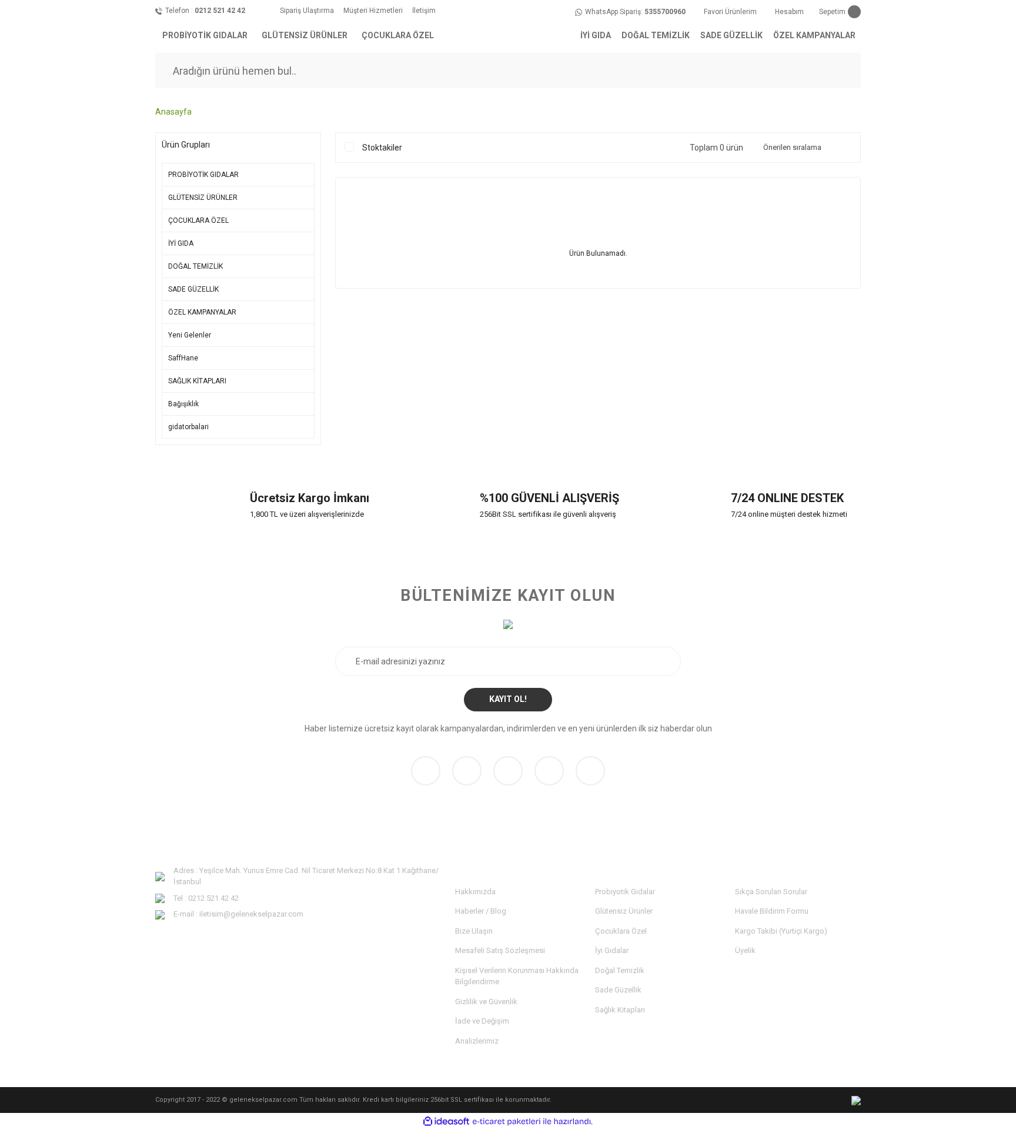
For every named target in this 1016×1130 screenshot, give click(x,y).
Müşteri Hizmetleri (373, 10)
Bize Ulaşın (474, 931)
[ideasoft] (446, 1121)
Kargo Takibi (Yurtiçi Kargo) (781, 931)
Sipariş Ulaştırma (307, 10)
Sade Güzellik (618, 989)
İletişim (424, 10)
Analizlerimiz (477, 1041)
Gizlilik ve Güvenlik (486, 1001)
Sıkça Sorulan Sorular (771, 891)
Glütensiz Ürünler (624, 911)
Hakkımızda (475, 891)
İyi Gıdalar (612, 950)
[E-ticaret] (506, 1121)
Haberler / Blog (480, 911)
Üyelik (745, 950)
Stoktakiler (382, 147)
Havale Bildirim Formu (771, 911)
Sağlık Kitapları (620, 1009)
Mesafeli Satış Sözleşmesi (500, 950)
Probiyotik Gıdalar (625, 891)
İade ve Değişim (482, 1021)
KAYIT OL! (508, 699)
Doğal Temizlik (619, 970)
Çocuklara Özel (621, 931)
